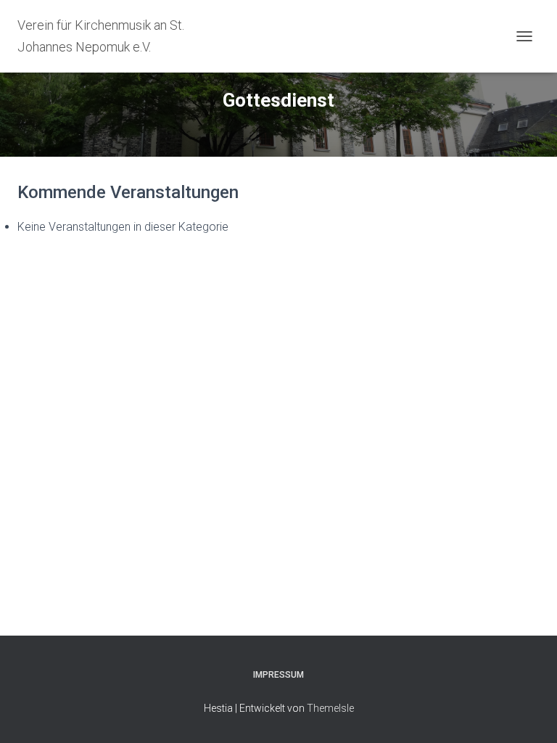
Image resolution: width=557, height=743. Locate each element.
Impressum (278, 675)
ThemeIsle (330, 708)
